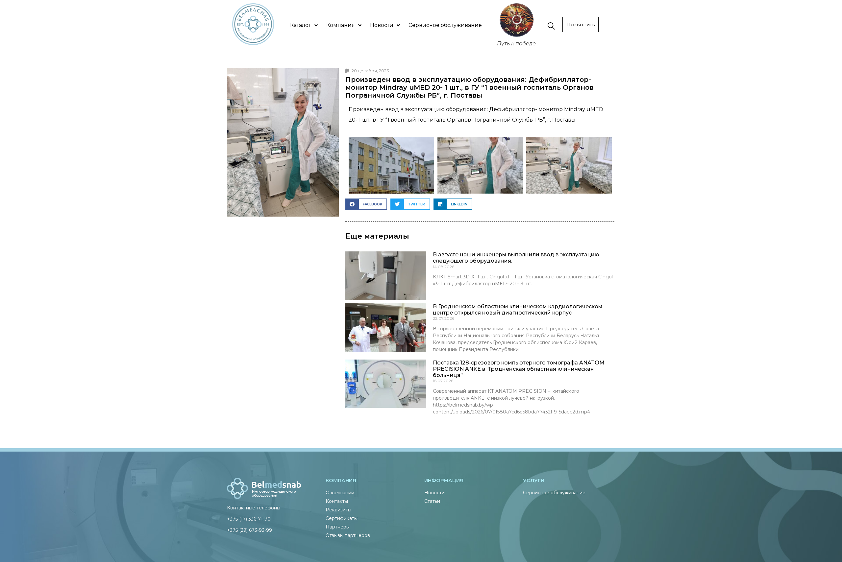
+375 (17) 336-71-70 (249, 519)
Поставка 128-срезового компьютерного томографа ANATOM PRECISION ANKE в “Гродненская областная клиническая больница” (519, 369)
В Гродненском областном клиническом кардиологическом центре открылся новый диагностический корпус (518, 309)
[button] (366, 204)
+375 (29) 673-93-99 (249, 530)
